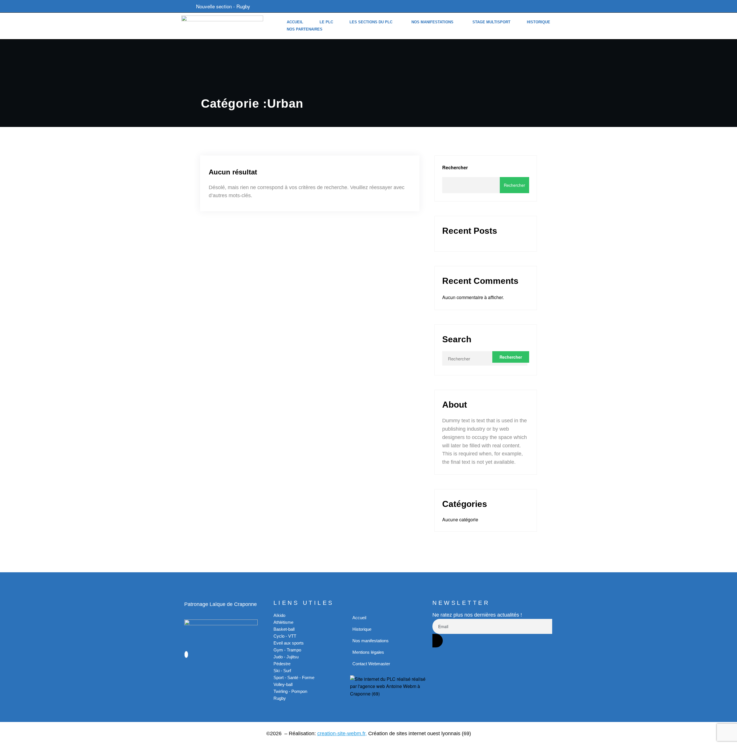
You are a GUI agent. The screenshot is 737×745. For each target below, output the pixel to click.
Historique (538, 22)
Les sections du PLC (370, 22)
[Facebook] (186, 654)
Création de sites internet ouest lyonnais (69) (419, 733)
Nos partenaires (304, 29)
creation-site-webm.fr (341, 733)
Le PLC (326, 22)
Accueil (295, 22)
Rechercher (455, 167)
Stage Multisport (491, 22)
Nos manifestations (432, 22)
